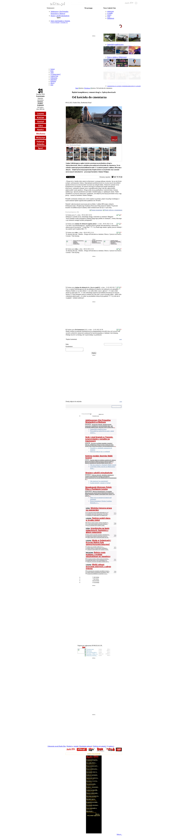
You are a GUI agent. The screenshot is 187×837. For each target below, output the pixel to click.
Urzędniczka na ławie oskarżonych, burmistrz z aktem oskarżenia (97, 530)
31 (115, 559)
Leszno (40, 113)
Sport (40, 148)
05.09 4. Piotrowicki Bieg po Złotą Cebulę (88, 17)
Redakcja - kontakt (72, 746)
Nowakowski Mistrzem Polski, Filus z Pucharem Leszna (98, 488)
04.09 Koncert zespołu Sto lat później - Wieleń (88, 16)
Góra (40, 125)
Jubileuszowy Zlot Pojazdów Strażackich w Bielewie (98, 421)
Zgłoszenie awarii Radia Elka (57, 746)
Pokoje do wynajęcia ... (92, 655)
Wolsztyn (40, 137)
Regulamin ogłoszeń (85, 746)
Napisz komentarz (96, 210)
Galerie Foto (54, 76)
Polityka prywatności (99, 746)
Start (76, 88)
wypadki (110, 13)
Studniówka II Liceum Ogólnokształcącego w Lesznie (124, 86)
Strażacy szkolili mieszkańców (60, 16)
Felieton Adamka (40, 142)
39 (115, 535)
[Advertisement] (93, 51)
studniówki (110, 18)
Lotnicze (88, 491)
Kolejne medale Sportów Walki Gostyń (99, 457)
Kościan (40, 117)
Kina (51, 71)
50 (115, 523)
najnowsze (110, 11)
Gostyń (40, 121)
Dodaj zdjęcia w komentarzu (113, 210)
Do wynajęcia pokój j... (92, 652)
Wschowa (40, 133)
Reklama (53, 81)
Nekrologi (53, 79)
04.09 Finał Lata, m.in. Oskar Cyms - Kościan (88, 13)
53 (115, 513)
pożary (109, 15)
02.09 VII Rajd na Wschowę (88, 9)
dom (51, 85)
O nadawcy (110, 746)
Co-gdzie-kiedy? (55, 74)
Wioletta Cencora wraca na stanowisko (99, 509)
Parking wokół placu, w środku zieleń (98, 519)
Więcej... (119, 834)
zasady (120, 339)
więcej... (135, 33)
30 (115, 571)
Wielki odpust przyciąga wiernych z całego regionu (98, 566)
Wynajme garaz (90, 649)
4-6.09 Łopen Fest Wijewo (88, 11)
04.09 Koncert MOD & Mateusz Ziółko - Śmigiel (88, 14)
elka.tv (52, 83)
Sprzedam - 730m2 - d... (92, 653)
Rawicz (40, 129)
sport (108, 16)
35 (115, 547)
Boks (87, 460)
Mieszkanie (89, 650)
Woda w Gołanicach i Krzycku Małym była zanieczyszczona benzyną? (98, 542)
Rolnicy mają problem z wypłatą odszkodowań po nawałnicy (98, 554)
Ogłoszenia (53, 78)
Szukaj (52, 69)
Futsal (87, 443)
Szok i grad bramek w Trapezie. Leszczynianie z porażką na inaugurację (60, 22)
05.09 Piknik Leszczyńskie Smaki (88, 19)
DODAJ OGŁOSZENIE (93, 754)
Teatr (52, 72)
